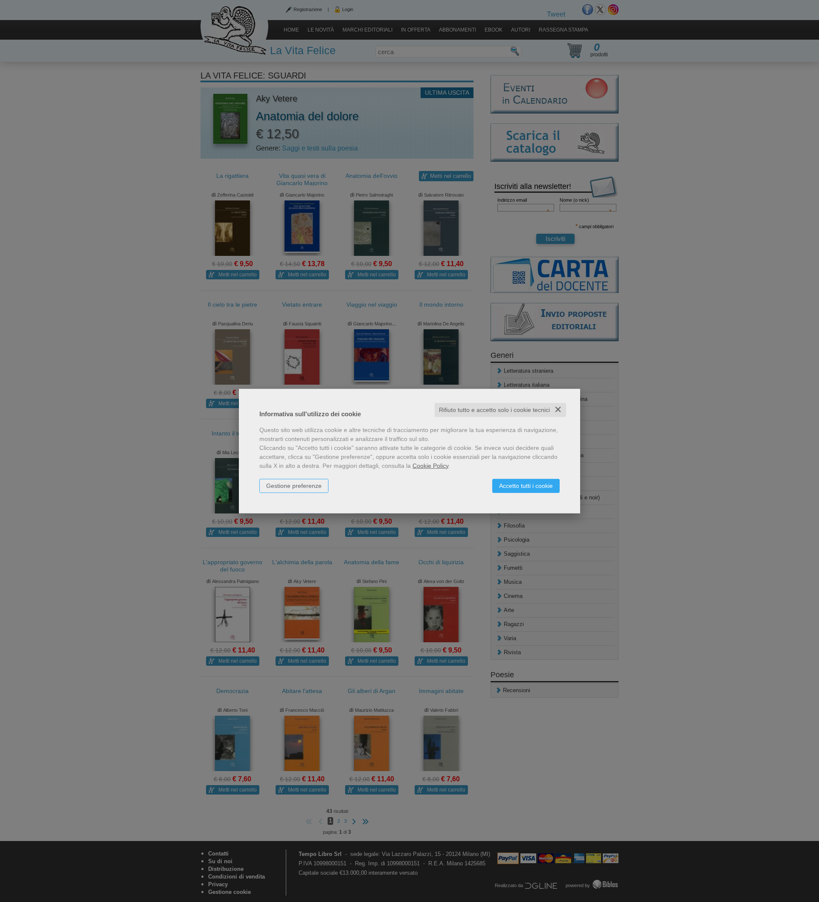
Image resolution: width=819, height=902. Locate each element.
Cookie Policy (430, 465)
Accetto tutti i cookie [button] (526, 485)
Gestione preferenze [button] (294, 485)
